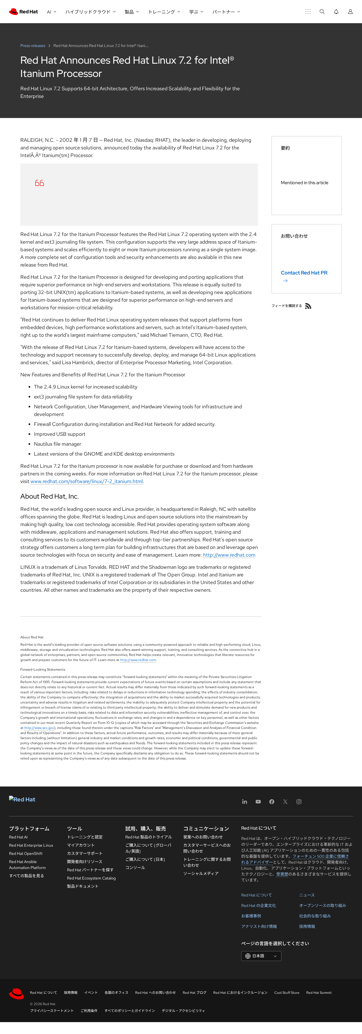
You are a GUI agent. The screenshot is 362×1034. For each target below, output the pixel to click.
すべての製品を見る (26, 875)
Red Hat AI (18, 837)
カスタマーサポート (85, 853)
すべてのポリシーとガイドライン (129, 1011)
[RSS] (308, 306)
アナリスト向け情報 (259, 926)
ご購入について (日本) (145, 859)
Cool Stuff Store (286, 992)
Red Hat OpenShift (25, 853)
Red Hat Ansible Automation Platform (27, 864)
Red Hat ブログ (194, 992)
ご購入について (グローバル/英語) (148, 848)
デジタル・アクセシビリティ (183, 1011)
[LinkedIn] (244, 803)
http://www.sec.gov (39, 728)
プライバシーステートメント (52, 1011)
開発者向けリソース (84, 861)
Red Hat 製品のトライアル (148, 837)
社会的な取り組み (315, 916)
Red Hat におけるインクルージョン (240, 992)
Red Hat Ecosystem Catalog (91, 878)
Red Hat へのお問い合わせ (155, 992)
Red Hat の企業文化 (258, 905)
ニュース (307, 895)
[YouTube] (258, 803)
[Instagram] (299, 803)
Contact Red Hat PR (304, 272)
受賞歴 (282, 874)
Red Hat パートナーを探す (90, 869)
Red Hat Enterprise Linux (31, 845)
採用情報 (307, 926)
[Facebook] (271, 803)
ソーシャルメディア (201, 873)
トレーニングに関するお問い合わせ (207, 862)
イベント (91, 992)
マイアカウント (81, 845)
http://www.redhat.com (229, 555)
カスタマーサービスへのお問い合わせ (207, 848)
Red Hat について (256, 895)
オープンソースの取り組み (322, 905)
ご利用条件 (89, 1011)
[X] (285, 803)
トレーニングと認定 (85, 837)
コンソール (135, 867)
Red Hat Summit (319, 992)
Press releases (33, 45)
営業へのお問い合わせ (203, 837)
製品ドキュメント (83, 886)
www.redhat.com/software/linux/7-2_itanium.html (87, 481)
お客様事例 (251, 916)
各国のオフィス (116, 992)
